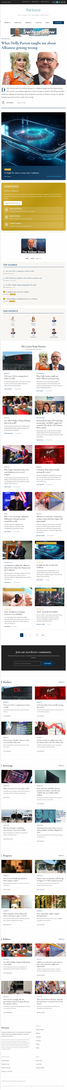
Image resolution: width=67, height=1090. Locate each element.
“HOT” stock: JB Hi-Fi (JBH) (47, 612)
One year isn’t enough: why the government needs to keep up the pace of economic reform (16, 1001)
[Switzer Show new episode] (33, 32)
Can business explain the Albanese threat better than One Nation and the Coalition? (17, 567)
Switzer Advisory (45, 1)
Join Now (47, 663)
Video (47, 22)
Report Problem (7, 2)
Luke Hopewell (8, 389)
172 (37, 635)
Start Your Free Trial (12, 203)
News (5, 513)
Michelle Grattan (40, 535)
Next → (44, 635)
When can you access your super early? (16, 789)
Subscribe (58, 22)
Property (28, 22)
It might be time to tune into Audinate (18, 292)
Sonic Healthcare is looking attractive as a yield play (22, 299)
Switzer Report (35, 1)
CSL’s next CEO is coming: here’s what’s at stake (19, 271)
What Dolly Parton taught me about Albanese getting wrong (28, 45)
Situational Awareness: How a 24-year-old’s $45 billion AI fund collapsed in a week (50, 830)
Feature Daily (40, 373)
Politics (39, 22)
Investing (17, 22)
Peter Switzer (9, 102)
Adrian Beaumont (8, 433)
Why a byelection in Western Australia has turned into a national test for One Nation (50, 1001)
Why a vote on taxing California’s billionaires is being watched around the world (16, 518)
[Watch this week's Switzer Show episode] (33, 249)
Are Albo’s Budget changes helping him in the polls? (21, 285)
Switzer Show (40, 417)
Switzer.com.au (26, 1)
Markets (8, 22)
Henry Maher (7, 531)
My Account (39, 1060)
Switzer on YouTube (6, 1071)
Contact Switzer (40, 1067)
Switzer (33, 10)
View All (62, 682)
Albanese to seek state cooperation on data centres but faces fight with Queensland (49, 518)
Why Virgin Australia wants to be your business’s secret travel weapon (16, 472)
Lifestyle (7, 467)
